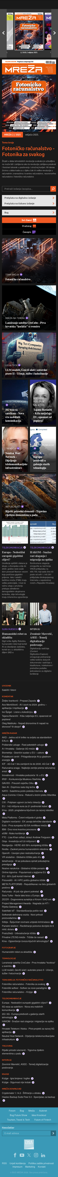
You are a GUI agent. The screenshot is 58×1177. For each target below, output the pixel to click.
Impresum (17, 1166)
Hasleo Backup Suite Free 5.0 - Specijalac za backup (28, 1097)
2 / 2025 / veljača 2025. (29, 52)
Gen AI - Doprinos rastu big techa (19, 787)
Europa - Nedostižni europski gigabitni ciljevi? (13, 555)
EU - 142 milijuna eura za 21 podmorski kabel (25, 806)
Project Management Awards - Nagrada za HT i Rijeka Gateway (25, 905)
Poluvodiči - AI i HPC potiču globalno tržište (24, 880)
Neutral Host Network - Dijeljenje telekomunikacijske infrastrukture (15, 460)
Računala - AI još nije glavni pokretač (21, 891)
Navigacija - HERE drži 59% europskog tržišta (25, 845)
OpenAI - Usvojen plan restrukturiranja (21, 853)
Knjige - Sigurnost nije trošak (16, 1082)
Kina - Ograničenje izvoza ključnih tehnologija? (26, 941)
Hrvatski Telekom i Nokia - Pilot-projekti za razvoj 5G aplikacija (28, 1030)
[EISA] (29, 1144)
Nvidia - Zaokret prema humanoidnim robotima (25, 849)
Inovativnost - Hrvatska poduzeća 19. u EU (23, 775)
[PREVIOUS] (3, 33)
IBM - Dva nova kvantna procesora (19, 829)
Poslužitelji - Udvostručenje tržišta (19, 933)
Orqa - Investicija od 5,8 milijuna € (19, 841)
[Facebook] (15, 1155)
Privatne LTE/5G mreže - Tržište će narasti (23, 937)
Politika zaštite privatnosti (41, 1163)
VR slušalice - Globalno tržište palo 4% (21, 857)
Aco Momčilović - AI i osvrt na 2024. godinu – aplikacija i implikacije (24, 706)
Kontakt (41, 1166)
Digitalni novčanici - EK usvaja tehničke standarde (27, 821)
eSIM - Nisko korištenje (14, 833)
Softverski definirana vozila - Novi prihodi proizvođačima (22, 916)
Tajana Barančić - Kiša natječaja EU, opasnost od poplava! (42, 415)
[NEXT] (54, 33)
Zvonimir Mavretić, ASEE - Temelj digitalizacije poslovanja (41, 639)
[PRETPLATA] (53, 1133)
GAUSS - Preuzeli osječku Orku (18, 783)
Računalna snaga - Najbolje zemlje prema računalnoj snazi (28, 769)
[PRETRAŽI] (53, 189)
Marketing (30, 1166)
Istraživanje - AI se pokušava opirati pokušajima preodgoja (25, 862)
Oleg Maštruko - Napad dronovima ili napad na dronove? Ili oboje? (25, 725)
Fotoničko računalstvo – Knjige (17, 992)
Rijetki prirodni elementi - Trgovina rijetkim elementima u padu (25, 513)
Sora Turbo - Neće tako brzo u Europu (21, 895)
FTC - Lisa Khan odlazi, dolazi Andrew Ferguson (26, 837)
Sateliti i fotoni (9, 690)
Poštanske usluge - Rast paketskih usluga (23, 744)
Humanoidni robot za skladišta (14, 635)
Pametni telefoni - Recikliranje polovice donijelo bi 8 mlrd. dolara (28, 927)
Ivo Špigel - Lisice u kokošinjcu (17, 712)
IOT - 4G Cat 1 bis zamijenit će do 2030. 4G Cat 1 (27, 763)
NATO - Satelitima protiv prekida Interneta (23, 791)
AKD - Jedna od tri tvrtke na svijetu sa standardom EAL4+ (27, 739)
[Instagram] (36, 1155)
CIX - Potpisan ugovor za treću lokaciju (21, 802)
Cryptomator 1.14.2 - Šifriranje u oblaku (22, 1093)
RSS (4, 1163)
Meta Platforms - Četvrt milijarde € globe (22, 817)
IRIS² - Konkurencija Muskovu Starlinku (22, 779)
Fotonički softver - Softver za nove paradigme (24, 988)
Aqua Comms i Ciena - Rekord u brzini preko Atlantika (29, 795)
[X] (29, 1155)
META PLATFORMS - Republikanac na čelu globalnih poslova (29, 885)
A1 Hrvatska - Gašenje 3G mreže (18, 748)
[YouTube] (22, 1155)
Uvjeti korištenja (18, 1163)
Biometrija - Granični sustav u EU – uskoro (23, 752)
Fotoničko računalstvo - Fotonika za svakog (28, 151)
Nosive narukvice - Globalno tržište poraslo (23, 868)
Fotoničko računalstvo (18, 279)
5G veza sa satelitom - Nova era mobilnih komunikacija (14, 415)
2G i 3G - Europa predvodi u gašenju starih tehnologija (41, 460)
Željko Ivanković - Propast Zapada (19, 700)
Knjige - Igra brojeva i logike (16, 1078)
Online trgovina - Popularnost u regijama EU (24, 872)
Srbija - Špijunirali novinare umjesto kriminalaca (26, 922)
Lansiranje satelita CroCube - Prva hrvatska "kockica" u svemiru (25, 324)
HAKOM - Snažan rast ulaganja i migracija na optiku (41, 555)
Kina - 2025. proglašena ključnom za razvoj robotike (28, 810)
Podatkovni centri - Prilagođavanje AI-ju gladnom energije (26, 758)
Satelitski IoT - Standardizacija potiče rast (23, 910)
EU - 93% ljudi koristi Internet (16, 876)
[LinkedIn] (43, 1155)
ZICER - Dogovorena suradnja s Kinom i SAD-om (27, 899)
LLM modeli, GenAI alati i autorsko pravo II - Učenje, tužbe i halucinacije (26, 371)
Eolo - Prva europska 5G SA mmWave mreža (24, 825)
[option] (29, 33)
